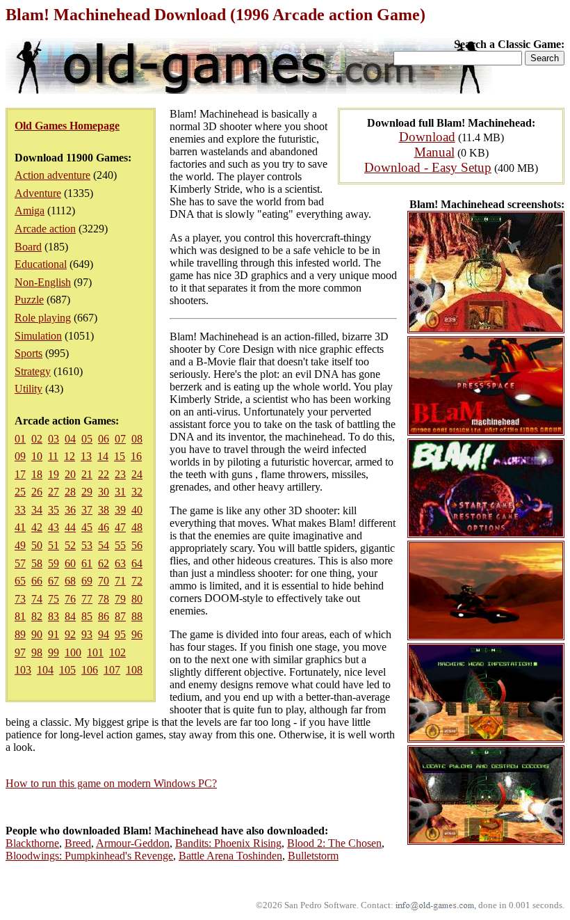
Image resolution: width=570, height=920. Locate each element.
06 (103, 439)
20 (70, 474)
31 (120, 492)
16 (136, 456)
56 (136, 545)
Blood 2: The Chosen (334, 843)
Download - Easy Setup (427, 167)
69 (86, 581)
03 (53, 439)
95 (120, 634)
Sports (28, 353)
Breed (78, 843)
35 (53, 510)
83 (53, 616)
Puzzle (29, 300)
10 (36, 456)
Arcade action (45, 229)
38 (103, 510)
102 (117, 652)
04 (70, 439)
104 (45, 670)
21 (86, 474)
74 (36, 599)
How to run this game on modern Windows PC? (111, 783)
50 (36, 545)
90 (36, 634)
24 (136, 474)
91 (53, 634)
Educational (41, 264)
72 (136, 581)
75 (53, 599)
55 (120, 545)
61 (86, 563)
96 (136, 634)
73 (20, 599)
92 (70, 634)
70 (103, 581)
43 (53, 527)
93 (86, 634)
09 (20, 456)
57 (20, 563)
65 (20, 581)
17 (20, 474)
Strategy (33, 371)
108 (134, 670)
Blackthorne (32, 843)
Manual (434, 152)
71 (120, 581)
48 (136, 527)
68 (70, 581)
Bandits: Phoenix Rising (228, 843)
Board (28, 247)
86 (103, 616)
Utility (28, 389)
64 (136, 563)
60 (70, 563)
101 (95, 652)
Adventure (38, 193)
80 (136, 599)
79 (120, 599)
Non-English (43, 282)
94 (103, 634)
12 (69, 456)
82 (36, 616)
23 (120, 474)
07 (120, 439)
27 (53, 492)
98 (36, 652)
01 (20, 439)
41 (20, 527)
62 (103, 563)
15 (119, 456)
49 (20, 545)
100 (73, 652)
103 (23, 670)
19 (53, 474)
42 (36, 527)
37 (86, 510)
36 (70, 510)
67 (53, 581)
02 (36, 439)
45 (86, 527)
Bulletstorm (313, 856)
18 (36, 474)
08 (136, 439)
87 (120, 616)
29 (86, 492)
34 (36, 510)
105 (67, 670)
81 (20, 616)
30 (103, 492)
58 (36, 563)
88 (136, 616)
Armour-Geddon (133, 843)
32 (136, 492)
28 (70, 492)
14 (102, 456)
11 (53, 456)
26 (36, 492)
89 (20, 634)
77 (86, 599)
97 (20, 652)
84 (70, 616)
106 (89, 670)
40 (136, 510)
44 (70, 527)
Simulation (38, 336)
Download (427, 136)
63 (120, 563)
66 (36, 581)
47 (120, 527)
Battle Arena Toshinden (230, 856)
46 (103, 527)
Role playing (43, 318)
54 (103, 545)
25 (20, 492)
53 (86, 545)
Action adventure (52, 175)
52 (70, 545)
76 (70, 599)
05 (86, 439)
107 (112, 670)
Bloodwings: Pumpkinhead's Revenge (89, 856)
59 (53, 563)
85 (86, 616)
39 (120, 510)
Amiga (29, 210)
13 (86, 456)
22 (103, 474)
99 (53, 652)
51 (53, 545)
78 (103, 599)
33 (20, 510)
